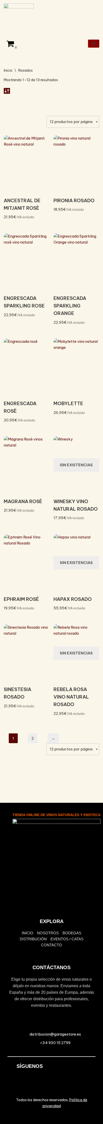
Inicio (8, 70)
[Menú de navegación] (93, 44)
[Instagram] (74, 1070)
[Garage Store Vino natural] (19, 17)
